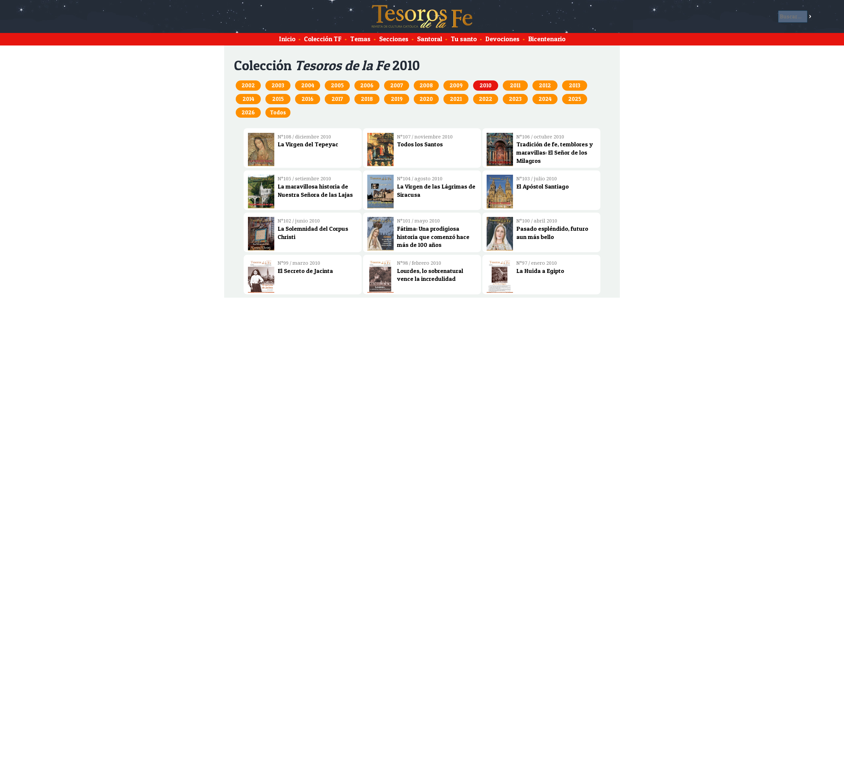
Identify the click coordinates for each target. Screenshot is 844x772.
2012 (545, 85)
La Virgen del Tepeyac (308, 144)
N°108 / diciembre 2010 (304, 137)
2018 (367, 99)
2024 (545, 99)
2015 (278, 99)
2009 (456, 85)
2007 (396, 85)
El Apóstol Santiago (542, 186)
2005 (337, 85)
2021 (456, 99)
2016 (308, 99)
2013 (574, 85)
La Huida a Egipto (540, 270)
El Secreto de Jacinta (305, 270)
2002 (248, 85)
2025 (574, 99)
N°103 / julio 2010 (536, 179)
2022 (485, 99)
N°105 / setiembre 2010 (304, 179)
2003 (278, 85)
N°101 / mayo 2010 (418, 221)
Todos (278, 112)
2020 (426, 99)
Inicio (287, 39)
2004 (307, 85)
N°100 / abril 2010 (536, 221)
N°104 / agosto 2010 (419, 179)
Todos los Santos (420, 144)
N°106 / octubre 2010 (540, 137)
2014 (248, 99)
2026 (248, 112)
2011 (515, 85)
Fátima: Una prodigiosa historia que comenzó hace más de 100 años (433, 237)
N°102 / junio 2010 (299, 221)
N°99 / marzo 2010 (299, 263)
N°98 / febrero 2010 (419, 263)
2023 (515, 99)
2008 (426, 85)
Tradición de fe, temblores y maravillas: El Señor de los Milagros (554, 152)
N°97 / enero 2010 (536, 263)
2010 (486, 85)
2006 (367, 85)
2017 (337, 99)
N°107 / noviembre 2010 (425, 137)
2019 (397, 99)
